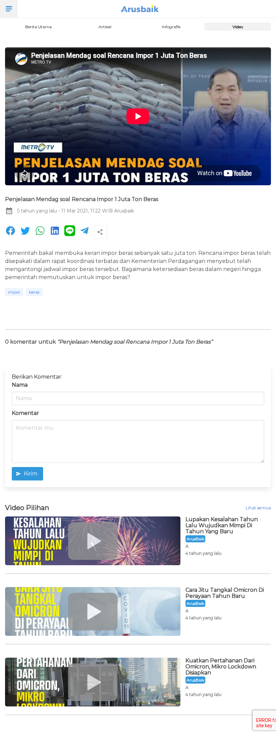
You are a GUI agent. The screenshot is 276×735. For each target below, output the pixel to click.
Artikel (104, 26)
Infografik (171, 26)
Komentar (25, 413)
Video (238, 26)
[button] (9, 8)
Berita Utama (38, 26)
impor (14, 292)
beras (34, 292)
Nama (20, 385)
